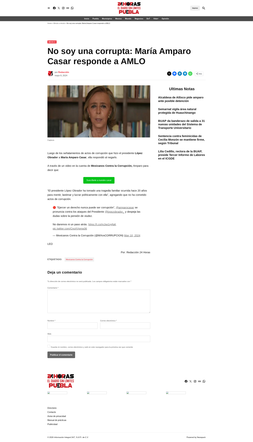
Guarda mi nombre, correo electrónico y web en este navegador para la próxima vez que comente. (92, 347)
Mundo (128, 19)
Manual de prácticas (56, 420)
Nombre (51, 321)
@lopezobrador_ (114, 211)
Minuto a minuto (59, 23)
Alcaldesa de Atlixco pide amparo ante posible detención (180, 99)
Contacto (51, 412)
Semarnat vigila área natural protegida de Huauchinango (177, 110)
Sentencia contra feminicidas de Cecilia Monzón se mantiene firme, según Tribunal (181, 139)
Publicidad (52, 424)
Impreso (195, 8)
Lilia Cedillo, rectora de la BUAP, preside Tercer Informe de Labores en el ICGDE (181, 155)
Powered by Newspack (196, 437)
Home (49, 23)
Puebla (96, 19)
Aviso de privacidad (56, 416)
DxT (148, 19)
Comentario (52, 288)
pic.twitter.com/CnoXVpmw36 (70, 228)
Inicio (86, 19)
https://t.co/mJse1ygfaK (102, 224)
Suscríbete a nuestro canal (98, 180)
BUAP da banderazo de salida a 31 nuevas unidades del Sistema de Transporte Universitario (181, 124)
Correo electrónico (108, 321)
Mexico (118, 19)
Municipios (107, 19)
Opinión (165, 19)
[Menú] (48, 8)
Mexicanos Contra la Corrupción (79, 259)
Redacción (63, 72)
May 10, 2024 (132, 235)
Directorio (52, 408)
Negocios (139, 19)
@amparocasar (125, 207)
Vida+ (155, 19)
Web (49, 334)
